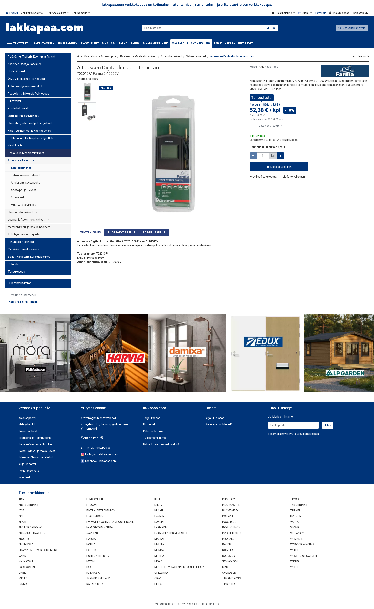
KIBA (157, 499)
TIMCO (294, 499)
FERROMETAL (95, 499)
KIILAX (158, 504)
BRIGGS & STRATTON (32, 533)
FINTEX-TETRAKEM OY (100, 510)
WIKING (294, 561)
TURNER (295, 510)
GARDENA (92, 533)
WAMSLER (296, 538)
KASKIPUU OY (94, 584)
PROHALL (228, 538)
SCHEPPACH (230, 561)
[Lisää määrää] (280, 155)
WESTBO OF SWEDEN (303, 555)
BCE (21, 516)
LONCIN (159, 521)
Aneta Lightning (28, 504)
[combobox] (210, 28)
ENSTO (23, 578)
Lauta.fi (159, 516)
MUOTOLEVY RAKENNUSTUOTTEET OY (179, 567)
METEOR (160, 555)
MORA (158, 561)
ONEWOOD (161, 572)
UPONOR (295, 516)
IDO (88, 567)
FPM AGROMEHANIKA (99, 527)
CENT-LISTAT (27, 544)
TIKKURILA (228, 584)
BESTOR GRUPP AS (31, 527)
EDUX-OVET (26, 561)
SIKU (225, 567)
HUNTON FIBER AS (97, 555)
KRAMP (159, 510)
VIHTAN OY (297, 533)
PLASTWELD (230, 510)
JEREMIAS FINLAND (98, 578)
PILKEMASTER (231, 504)
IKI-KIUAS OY (94, 572)
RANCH (226, 544)
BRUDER (24, 538)
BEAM (22, 521)
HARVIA (91, 538)
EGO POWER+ (27, 567)
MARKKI (159, 538)
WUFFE (294, 567)
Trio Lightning (298, 504)
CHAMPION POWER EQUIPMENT (38, 550)
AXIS (21, 510)
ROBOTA (227, 550)
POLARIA (227, 516)
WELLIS (294, 550)
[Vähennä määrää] (253, 155)
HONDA (90, 544)
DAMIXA (23, 555)
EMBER (23, 572)
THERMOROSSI (231, 578)
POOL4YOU (229, 521)
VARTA (294, 521)
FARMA (23, 584)
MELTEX (159, 544)
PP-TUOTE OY (231, 527)
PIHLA (158, 584)
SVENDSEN (229, 572)
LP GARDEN (161, 527)
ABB (21, 499)
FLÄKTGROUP (94, 516)
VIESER (294, 527)
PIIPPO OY (228, 499)
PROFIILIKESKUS (232, 533)
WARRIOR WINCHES (302, 544)
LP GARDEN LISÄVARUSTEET (172, 533)
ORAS (158, 578)
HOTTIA (91, 550)
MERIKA (159, 550)
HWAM (90, 561)
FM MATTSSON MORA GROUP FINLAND (110, 521)
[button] (87, 78)
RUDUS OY (228, 555)
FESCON (91, 504)
